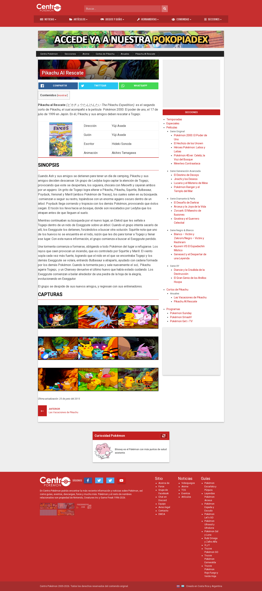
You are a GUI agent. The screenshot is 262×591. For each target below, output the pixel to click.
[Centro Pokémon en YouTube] (121, 480)
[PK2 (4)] (58, 359)
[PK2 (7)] (58, 390)
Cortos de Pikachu (177, 289)
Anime (184, 486)
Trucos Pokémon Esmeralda (210, 559)
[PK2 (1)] (58, 327)
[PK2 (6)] (138, 359)
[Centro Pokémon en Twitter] (99, 480)
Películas (171, 127)
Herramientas (149, 19)
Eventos (185, 493)
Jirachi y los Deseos (186, 179)
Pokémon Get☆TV (181, 321)
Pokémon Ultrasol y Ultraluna (209, 524)
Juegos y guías (114, 19)
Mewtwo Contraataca (187, 163)
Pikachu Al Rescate (185, 301)
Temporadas (174, 119)
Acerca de (163, 483)
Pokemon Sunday (181, 313)
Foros (161, 486)
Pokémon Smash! (181, 317)
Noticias (49, 19)
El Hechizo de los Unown (188, 143)
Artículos (79, 19)
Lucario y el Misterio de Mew (191, 183)
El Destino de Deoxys (186, 174)
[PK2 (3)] (138, 327)
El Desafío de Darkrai (186, 202)
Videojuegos (188, 483)
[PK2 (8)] (98, 390)
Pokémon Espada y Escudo (209, 507)
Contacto (163, 510)
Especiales (172, 123)
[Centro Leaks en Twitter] (110, 480)
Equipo (162, 503)
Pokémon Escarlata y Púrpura (210, 486)
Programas (173, 309)
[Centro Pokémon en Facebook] (88, 480)
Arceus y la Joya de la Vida (190, 206)
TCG (183, 490)
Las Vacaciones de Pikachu (190, 297)
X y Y (207, 545)
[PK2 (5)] (98, 359)
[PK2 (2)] (98, 327)
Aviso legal (164, 507)
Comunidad (183, 19)
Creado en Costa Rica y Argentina (204, 586)
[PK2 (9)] (138, 390)
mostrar (62, 95)
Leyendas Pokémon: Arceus (209, 497)
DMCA (161, 514)
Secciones (213, 19)
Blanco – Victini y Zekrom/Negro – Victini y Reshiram (189, 238)
